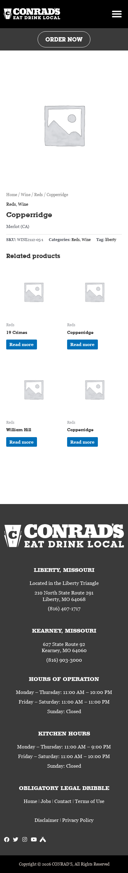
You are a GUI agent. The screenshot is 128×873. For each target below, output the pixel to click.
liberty (110, 239)
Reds (38, 194)
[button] (117, 14)
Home (11, 194)
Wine (25, 194)
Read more (21, 344)
